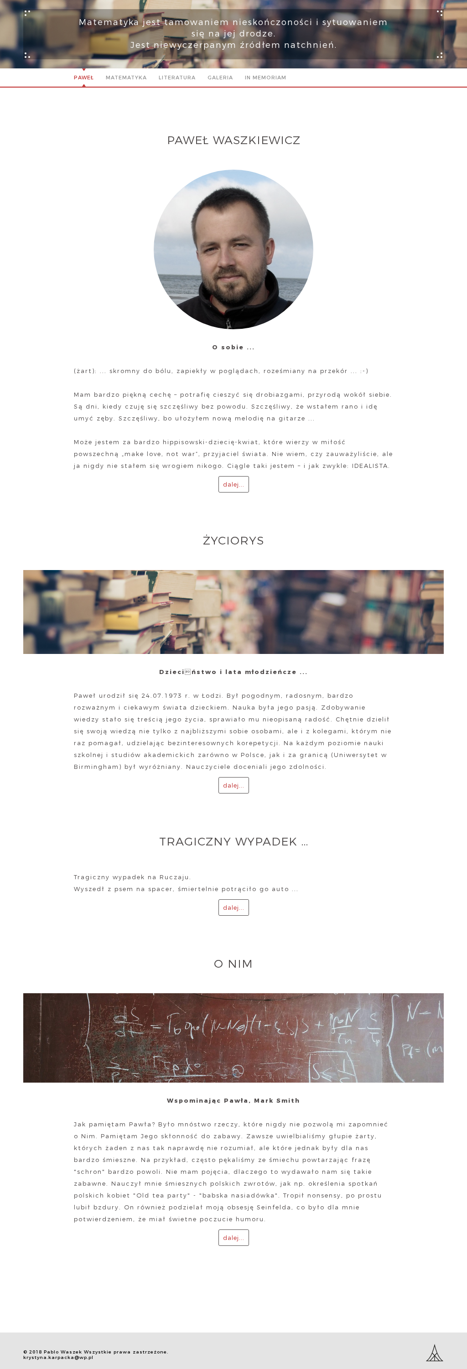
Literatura (177, 77)
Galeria (220, 77)
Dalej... (233, 484)
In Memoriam (265, 77)
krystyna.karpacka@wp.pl (58, 1357)
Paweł (84, 77)
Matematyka (126, 77)
